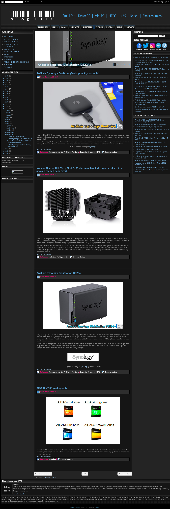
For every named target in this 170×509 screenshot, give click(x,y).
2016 (6, 93)
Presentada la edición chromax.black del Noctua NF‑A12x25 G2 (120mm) (151, 61)
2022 (6, 106)
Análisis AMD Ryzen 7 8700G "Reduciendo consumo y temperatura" (149, 121)
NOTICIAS (7, 59)
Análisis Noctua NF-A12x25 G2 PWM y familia (150, 100)
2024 (6, 149)
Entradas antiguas (125, 474)
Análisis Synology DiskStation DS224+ (20, 139)
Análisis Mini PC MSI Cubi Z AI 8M (146, 89)
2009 (6, 78)
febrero (8, 113)
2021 (6, 104)
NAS (98, 152)
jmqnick (97, 507)
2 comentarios (111, 372)
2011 (6, 82)
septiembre (10, 128)
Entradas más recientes (43, 474)
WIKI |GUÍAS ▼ (9, 67)
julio (7, 124)
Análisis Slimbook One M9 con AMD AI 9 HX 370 (151, 58)
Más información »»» (43, 149)
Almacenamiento (56, 152)
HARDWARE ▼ (9, 49)
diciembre (9, 134)
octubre (9, 130)
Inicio (84, 474)
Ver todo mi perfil (18, 494)
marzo (8, 115)
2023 (6, 108)
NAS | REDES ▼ (9, 57)
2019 (6, 100)
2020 (6, 102)
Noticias (52, 257)
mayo (8, 119)
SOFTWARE (8, 64)
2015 (6, 91)
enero (8, 111)
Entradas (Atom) (50, 478)
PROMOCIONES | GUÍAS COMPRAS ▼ (17, 62)
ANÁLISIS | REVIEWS (11, 42)
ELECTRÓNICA (9, 47)
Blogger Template (75, 507)
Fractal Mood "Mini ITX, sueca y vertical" (148, 127)
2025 (6, 151)
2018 (6, 98)
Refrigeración (62, 257)
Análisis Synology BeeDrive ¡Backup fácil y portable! (67, 73)
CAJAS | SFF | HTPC (11, 44)
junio (8, 121)
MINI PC (6, 54)
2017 (6, 95)
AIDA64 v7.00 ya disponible (16, 137)
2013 (6, 87)
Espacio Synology (87, 152)
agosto (8, 126)
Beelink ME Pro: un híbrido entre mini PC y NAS (151, 86)
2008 (6, 76)
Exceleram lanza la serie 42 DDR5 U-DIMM (149, 107)
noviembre (10, 132)
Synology (92, 147)
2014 (6, 89)
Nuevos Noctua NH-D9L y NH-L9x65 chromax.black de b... (19, 142)
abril (7, 117)
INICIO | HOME (9, 37)
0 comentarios (111, 152)
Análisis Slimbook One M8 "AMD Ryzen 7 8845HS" (152, 124)
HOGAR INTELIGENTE (11, 52)
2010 (6, 80)
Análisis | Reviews (71, 152)
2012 (6, 85)
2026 (6, 153)
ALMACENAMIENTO (11, 39)
